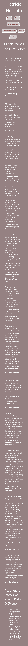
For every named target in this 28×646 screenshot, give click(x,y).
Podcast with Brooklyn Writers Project (14, 612)
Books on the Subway (12, 61)
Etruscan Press (14, 633)
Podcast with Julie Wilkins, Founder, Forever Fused (15, 618)
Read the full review (12, 131)
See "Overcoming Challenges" (11, 95)
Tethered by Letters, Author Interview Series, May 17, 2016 (15, 629)
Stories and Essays (9, 31)
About (17, 18)
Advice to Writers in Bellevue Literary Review (15, 638)
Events (21, 31)
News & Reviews (13, 24)
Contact (13, 37)
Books (9, 18)
